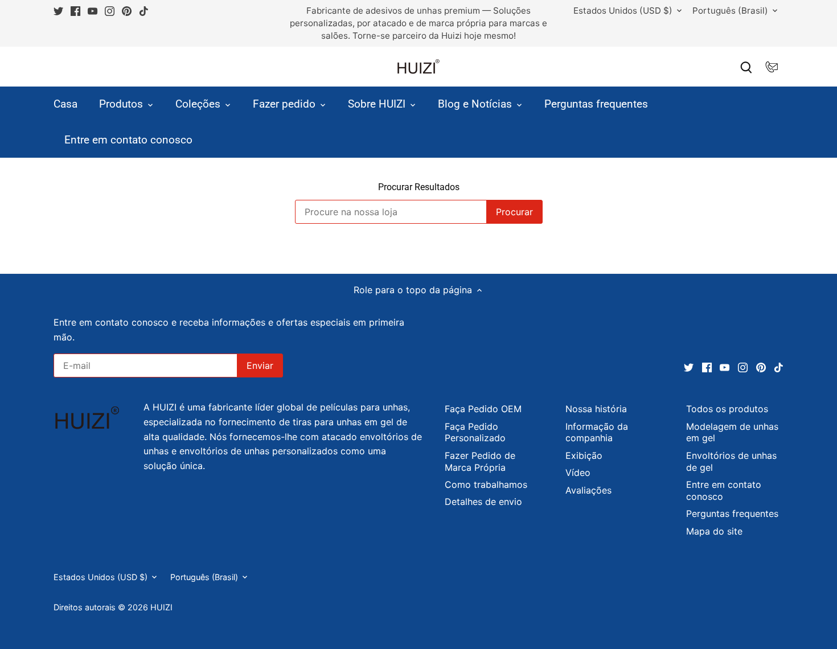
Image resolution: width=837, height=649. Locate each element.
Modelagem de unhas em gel (732, 432)
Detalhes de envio (483, 501)
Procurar (514, 211)
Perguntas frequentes (732, 513)
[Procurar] (746, 67)
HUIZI (161, 607)
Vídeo (577, 472)
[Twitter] (58, 11)
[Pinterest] (127, 11)
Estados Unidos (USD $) (622, 11)
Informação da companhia (596, 432)
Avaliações (588, 490)
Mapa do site (714, 531)
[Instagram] (109, 11)
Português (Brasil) (730, 11)
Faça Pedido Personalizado (475, 432)
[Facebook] (75, 11)
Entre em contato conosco (723, 490)
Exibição (583, 455)
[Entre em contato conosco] (771, 67)
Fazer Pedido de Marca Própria (480, 461)
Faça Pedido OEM (483, 408)
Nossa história (596, 408)
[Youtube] (92, 11)
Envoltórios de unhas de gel (731, 461)
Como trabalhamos (486, 484)
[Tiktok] (144, 11)
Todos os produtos (727, 408)
